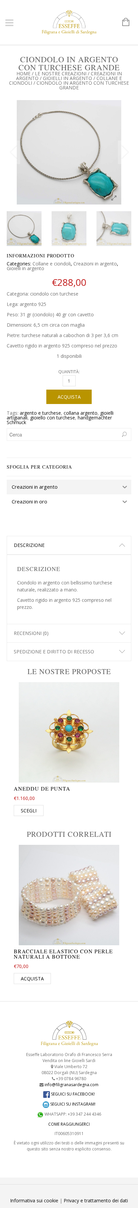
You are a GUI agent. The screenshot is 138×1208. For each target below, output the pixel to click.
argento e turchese (40, 413)
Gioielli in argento (67, 78)
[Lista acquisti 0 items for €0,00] (122, 22)
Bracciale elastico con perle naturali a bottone (63, 954)
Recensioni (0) (31, 633)
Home (23, 73)
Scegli (29, 810)
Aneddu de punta (42, 788)
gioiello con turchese (52, 417)
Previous (13, 152)
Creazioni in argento (95, 263)
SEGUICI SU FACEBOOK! (72, 1094)
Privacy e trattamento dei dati (96, 1200)
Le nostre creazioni (60, 73)
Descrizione (29, 545)
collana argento (80, 413)
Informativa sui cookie (34, 1200)
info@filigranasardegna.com (71, 1085)
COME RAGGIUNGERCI (69, 1124)
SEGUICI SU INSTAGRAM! (72, 1104)
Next (124, 152)
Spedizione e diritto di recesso (54, 651)
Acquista (69, 397)
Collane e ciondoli (51, 263)
